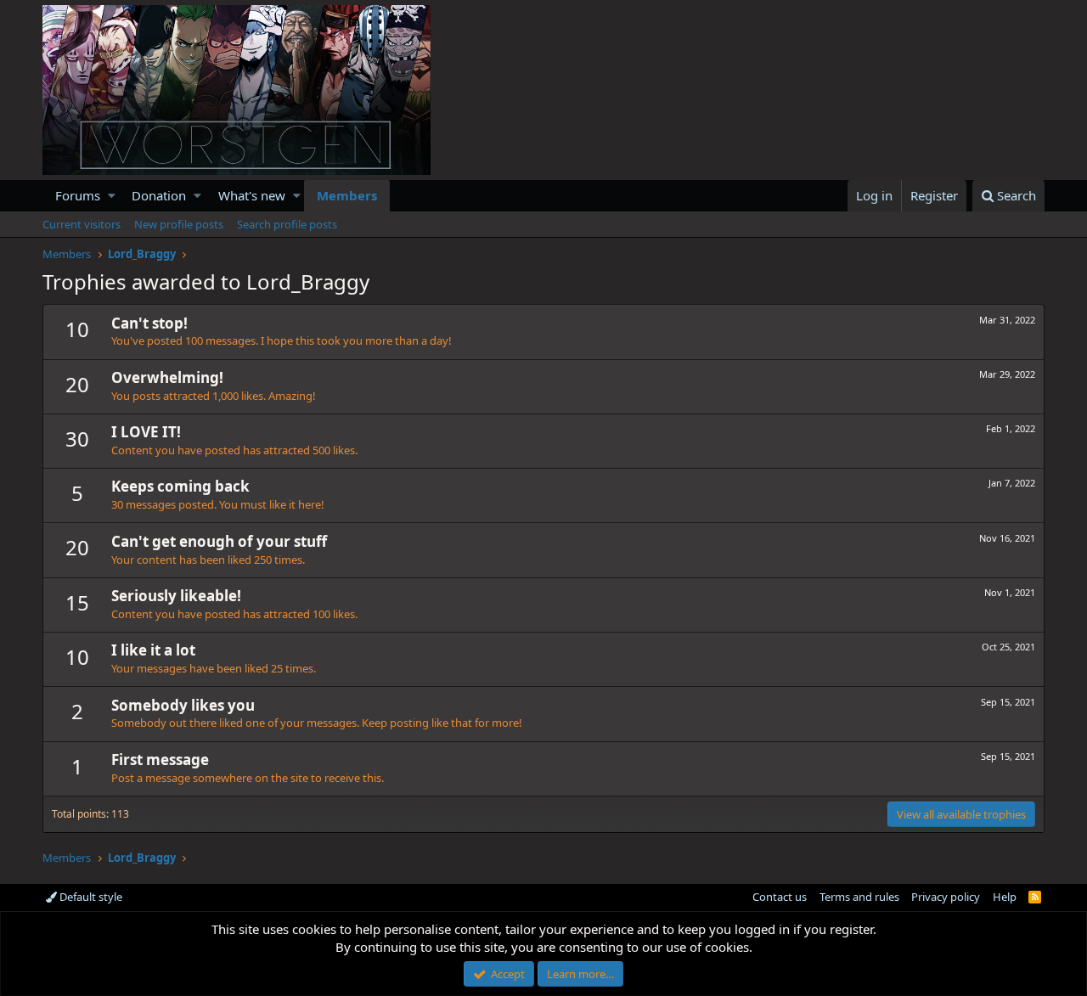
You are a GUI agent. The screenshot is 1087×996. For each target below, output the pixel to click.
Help (1005, 896)
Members (347, 195)
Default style (89, 896)
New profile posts (178, 224)
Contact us (779, 896)
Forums (77, 195)
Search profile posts (287, 224)
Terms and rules (859, 896)
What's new (251, 195)
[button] (112, 195)
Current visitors (81, 224)
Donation (159, 195)
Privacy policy (945, 896)
